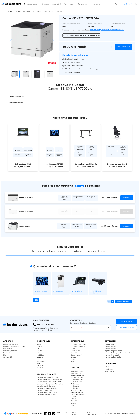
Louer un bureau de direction (47, 388)
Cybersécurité (75, 351)
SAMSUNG (40, 365)
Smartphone (109, 369)
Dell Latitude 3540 (23, 164)
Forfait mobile (109, 371)
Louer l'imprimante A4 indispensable (50, 379)
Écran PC (74, 353)
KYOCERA (40, 355)
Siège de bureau (76, 390)
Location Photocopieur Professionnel (117, 353)
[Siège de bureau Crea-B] (117, 147)
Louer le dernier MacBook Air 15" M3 (49, 382)
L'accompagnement (10, 351)
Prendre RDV (127, 4)
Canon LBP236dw (25, 198)
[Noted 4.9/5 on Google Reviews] (16, 413)
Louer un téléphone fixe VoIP (47, 392)
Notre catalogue (15, 11)
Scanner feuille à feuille (113, 357)
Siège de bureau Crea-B (117, 164)
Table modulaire (76, 382)
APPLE (39, 344)
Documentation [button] (16, 102)
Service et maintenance (11, 353)
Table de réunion (77, 379)
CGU (65, 413)
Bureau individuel (77, 371)
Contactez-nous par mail (126, 327)
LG (38, 359)
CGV (58, 413)
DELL (38, 348)
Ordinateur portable (78, 346)
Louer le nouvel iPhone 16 (46, 386)
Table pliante (75, 388)
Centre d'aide (8, 357)
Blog (4, 355)
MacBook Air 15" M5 (54, 164)
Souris (73, 361)
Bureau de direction (78, 375)
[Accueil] (6, 11)
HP (38, 353)
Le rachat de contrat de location (14, 346)
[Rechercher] (116, 4)
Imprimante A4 (110, 344)
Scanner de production (112, 355)
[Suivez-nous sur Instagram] (53, 413)
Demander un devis (123, 47)
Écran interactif (76, 355)
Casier (73, 405)
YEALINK (40, 368)
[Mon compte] (136, 4)
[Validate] (107, 327)
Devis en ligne (83, 4)
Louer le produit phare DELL (46, 390)
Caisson (73, 403)
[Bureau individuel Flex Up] (85, 147)
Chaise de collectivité (78, 394)
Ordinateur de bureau (78, 344)
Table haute (75, 384)
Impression (27, 11)
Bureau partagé (76, 373)
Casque (73, 357)
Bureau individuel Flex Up (86, 164)
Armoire (73, 399)
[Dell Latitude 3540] (23, 147)
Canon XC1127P (24, 226)
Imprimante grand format (113, 351)
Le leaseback (7, 348)
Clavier (73, 359)
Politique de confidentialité (92, 413)
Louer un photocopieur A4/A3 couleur (50, 384)
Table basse (75, 386)
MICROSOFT (41, 361)
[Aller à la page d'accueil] (11, 4)
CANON (39, 346)
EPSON (39, 351)
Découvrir (126, 198)
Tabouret (74, 397)
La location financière (10, 344)
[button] (53, 41)
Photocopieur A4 (110, 346)
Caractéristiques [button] (16, 96)
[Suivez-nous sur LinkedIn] (45, 413)
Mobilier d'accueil (77, 377)
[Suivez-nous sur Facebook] (49, 413)
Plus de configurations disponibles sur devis (107, 30)
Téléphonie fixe (110, 367)
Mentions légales (75, 413)
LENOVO (40, 357)
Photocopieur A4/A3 (111, 348)
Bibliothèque (75, 401)
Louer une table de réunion (46, 394)
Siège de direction (77, 392)
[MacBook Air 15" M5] (54, 147)
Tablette (73, 348)
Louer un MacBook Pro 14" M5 (47, 377)
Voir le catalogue (126, 321)
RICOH (39, 363)
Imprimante (37, 11)
